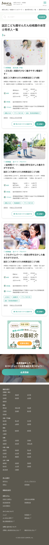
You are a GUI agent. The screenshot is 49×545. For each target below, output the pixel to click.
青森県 (17, 395)
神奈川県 (17, 408)
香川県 (4, 457)
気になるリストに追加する (24, 124)
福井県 (4, 424)
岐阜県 (17, 431)
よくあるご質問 (7, 518)
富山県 (17, 421)
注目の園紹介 (6, 506)
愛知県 (4, 431)
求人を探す (6, 478)
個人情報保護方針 (8, 521)
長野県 (29, 424)
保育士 (4, 484)
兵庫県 (17, 440)
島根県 (17, 450)
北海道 (4, 395)
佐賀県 (17, 463)
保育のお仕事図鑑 (29, 499)
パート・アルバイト (30, 481)
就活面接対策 (6, 502)
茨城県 (17, 411)
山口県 (17, 453)
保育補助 (27, 484)
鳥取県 (4, 450)
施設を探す (6, 389)
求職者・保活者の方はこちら (11, 530)
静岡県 (29, 431)
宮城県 (4, 398)
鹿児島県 (5, 470)
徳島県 (29, 453)
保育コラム (6, 496)
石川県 (29, 421)
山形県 (29, 398)
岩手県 (29, 395)
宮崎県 (29, 466)
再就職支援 (27, 502)
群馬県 (4, 414)
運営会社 (27, 518)
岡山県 (29, 450)
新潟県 (4, 421)
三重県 (4, 434)
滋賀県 (4, 444)
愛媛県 (17, 457)
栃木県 (29, 411)
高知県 (29, 457)
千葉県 (4, 411)
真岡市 (6, 118)
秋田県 (17, 398)
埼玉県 (29, 408)
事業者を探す (7, 490)
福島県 (4, 401)
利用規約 (27, 515)
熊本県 (4, 466)
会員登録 (24, 372)
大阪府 (4, 440)
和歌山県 (29, 444)
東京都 (4, 408)
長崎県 (29, 463)
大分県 (17, 466)
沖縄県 (17, 470)
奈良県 (17, 444)
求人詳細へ (40, 124)
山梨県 (17, 424)
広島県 (4, 453)
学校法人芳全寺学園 (16, 118)
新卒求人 (5, 481)
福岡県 (4, 463)
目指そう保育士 (7, 499)
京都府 (29, 440)
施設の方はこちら (29, 530)
